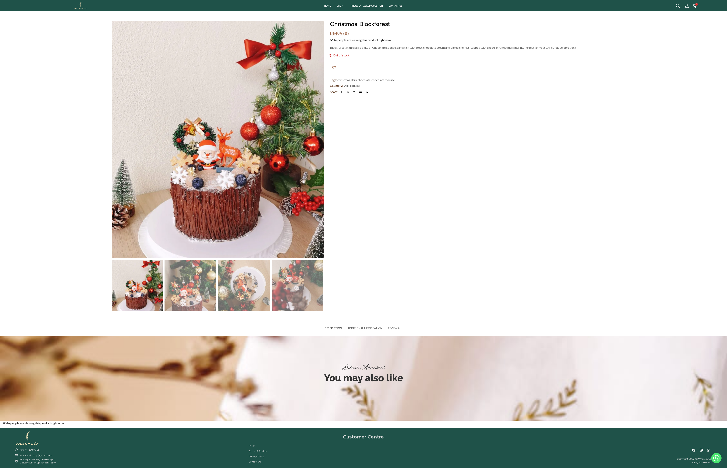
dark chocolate (361, 80)
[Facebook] (694, 450)
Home (327, 5)
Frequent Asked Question (367, 5)
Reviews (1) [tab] (395, 328)
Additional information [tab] (365, 328)
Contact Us (395, 5)
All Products (352, 85)
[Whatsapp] (708, 450)
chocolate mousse (383, 80)
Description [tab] (333, 328)
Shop (340, 5)
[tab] (333, 328)
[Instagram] (701, 450)
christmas (343, 80)
